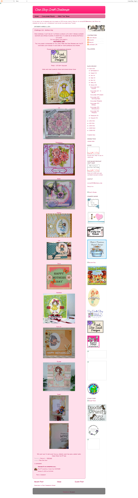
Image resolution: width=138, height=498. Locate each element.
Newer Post (39, 481)
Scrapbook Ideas (91, 135)
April (92, 82)
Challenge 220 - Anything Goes (95, 97)
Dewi (59, 73)
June (92, 78)
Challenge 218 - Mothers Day (95, 107)
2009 (91, 128)
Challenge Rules (48, 16)
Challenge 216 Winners (94, 111)
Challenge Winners (96, 101)
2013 (90, 68)
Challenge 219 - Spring (95, 104)
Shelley (42, 458)
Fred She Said (43, 460)
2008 (91, 130)
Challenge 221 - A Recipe (95, 91)
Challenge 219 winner (96, 95)
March (93, 85)
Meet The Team (63, 16)
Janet (59, 394)
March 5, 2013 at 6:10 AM (45, 471)
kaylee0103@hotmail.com (87, 21)
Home (37, 16)
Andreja (59, 293)
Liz (59, 108)
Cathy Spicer (92, 37)
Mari (59, 179)
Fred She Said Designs (68, 43)
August (93, 73)
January (93, 118)
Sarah (59, 213)
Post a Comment (41, 475)
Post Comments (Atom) (48, 485)
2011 (90, 123)
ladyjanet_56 (93, 44)
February (94, 115)
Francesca (59, 142)
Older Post (79, 481)
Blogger (72, 492)
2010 (90, 126)
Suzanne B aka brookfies (45, 466)
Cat (59, 241)
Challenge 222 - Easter (95, 87)
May (92, 80)
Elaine (59, 361)
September (94, 70)
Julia (59, 263)
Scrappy (91, 40)
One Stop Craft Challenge (52, 10)
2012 (90, 121)
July (92, 75)
